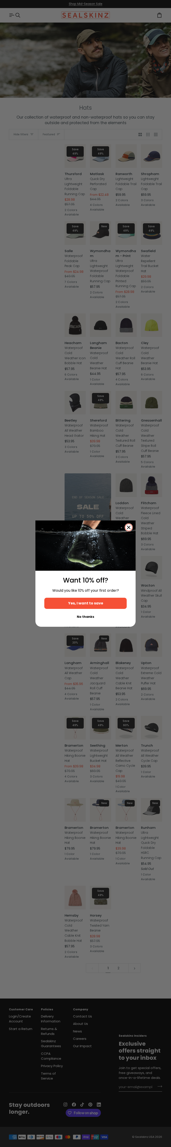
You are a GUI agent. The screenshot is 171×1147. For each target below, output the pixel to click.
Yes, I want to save (85, 603)
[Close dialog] (128, 527)
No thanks (85, 616)
